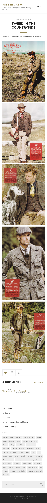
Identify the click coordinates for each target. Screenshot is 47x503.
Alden (12, 437)
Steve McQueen (20, 467)
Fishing (12, 445)
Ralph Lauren (27, 463)
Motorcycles (20, 460)
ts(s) (40, 467)
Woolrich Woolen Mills (35, 471)
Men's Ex (30, 456)
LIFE (39, 452)
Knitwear (13, 452)
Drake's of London (9, 441)
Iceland (21, 448)
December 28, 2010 (23, 19)
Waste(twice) (21, 471)
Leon (28, 452)
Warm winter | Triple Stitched (14, 391)
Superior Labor (32, 467)
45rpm (5, 437)
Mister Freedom (8, 460)
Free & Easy (20, 445)
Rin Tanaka (37, 463)
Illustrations (30, 448)
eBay (19, 441)
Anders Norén (26, 499)
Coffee (39, 437)
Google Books (31, 445)
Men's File (38, 456)
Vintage (12, 471)
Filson (5, 445)
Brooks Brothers (29, 437)
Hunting (14, 448)
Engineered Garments (30, 441)
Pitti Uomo (17, 463)
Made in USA (7, 456)
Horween (6, 448)
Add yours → (39, 382)
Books (7, 413)
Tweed (5, 471)
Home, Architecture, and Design (16, 422)
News (28, 460)
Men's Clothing (10, 426)
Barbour (19, 437)
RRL (4, 467)
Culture (7, 417)
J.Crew (38, 448)
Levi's (33, 452)
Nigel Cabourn (36, 460)
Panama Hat (7, 463)
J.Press (5, 452)
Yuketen (6, 475)
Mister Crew (12, 4)
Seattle (10, 467)
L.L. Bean (21, 452)
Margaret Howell (19, 456)
